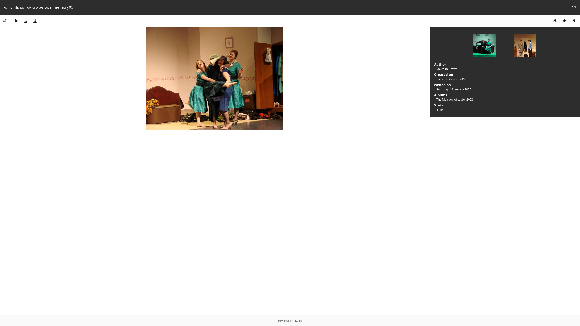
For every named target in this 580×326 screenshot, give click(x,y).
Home (8, 7)
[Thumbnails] (555, 20)
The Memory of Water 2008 (32, 7)
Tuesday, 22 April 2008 (451, 79)
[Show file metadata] (25, 20)
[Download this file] (35, 20)
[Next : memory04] (574, 20)
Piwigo (298, 321)
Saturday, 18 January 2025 (453, 89)
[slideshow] (16, 20)
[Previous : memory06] (564, 20)
